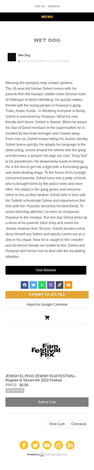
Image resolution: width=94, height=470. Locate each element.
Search (54, 6)
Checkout (78, 424)
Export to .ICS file (47, 294)
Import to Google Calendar (47, 304)
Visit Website (46, 270)
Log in (39, 6)
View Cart (56, 424)
